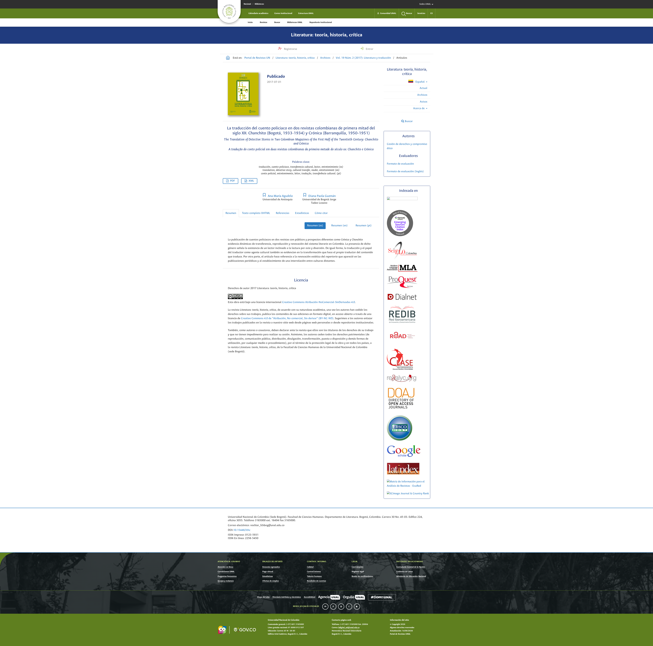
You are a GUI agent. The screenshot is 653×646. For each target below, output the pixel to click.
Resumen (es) (315, 225)
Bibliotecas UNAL (294, 22)
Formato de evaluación (400, 163)
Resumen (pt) (364, 225)
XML (251, 180)
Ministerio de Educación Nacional (411, 576)
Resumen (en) (339, 225)
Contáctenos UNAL (226, 572)
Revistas (263, 22)
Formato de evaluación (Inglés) (405, 171)
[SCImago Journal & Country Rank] (408, 493)
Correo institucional (283, 13)
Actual (423, 88)
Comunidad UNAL (386, 13)
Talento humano (314, 576)
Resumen (230, 213)
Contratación (357, 567)
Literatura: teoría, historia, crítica (326, 35)
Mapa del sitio (263, 597)
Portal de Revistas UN (257, 57)
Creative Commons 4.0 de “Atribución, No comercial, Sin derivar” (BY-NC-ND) (287, 318)
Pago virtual (267, 572)
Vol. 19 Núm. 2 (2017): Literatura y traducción (363, 57)
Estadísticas (302, 213)
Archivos (325, 57)
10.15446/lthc (241, 530)
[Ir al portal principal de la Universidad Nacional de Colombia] (229, 11)
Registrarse (290, 49)
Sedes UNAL (425, 4)
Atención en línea (225, 567)
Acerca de (419, 108)
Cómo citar (321, 213)
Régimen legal (358, 572)
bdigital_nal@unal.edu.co (348, 628)
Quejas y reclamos (226, 581)
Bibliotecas (259, 4)
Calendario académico (258, 13)
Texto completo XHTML (256, 213)
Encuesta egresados (271, 567)
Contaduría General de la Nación (410, 567)
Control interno (314, 572)
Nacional (247, 4)
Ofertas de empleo (270, 581)
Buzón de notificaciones (362, 576)
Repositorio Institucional (320, 22)
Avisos (423, 101)
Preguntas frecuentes (227, 576)
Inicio (250, 22)
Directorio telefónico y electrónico (286, 597)
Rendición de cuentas (316, 581)
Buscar (277, 22)
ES (431, 13)
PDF (232, 180)
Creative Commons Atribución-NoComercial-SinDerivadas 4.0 (318, 302)
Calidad (310, 567)
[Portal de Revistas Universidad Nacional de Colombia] (228, 58)
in (325, 607)
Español (420, 81)
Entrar (369, 49)
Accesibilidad (309, 597)
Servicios (421, 13)
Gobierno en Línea (404, 572)
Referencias (282, 213)
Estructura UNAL (306, 13)
